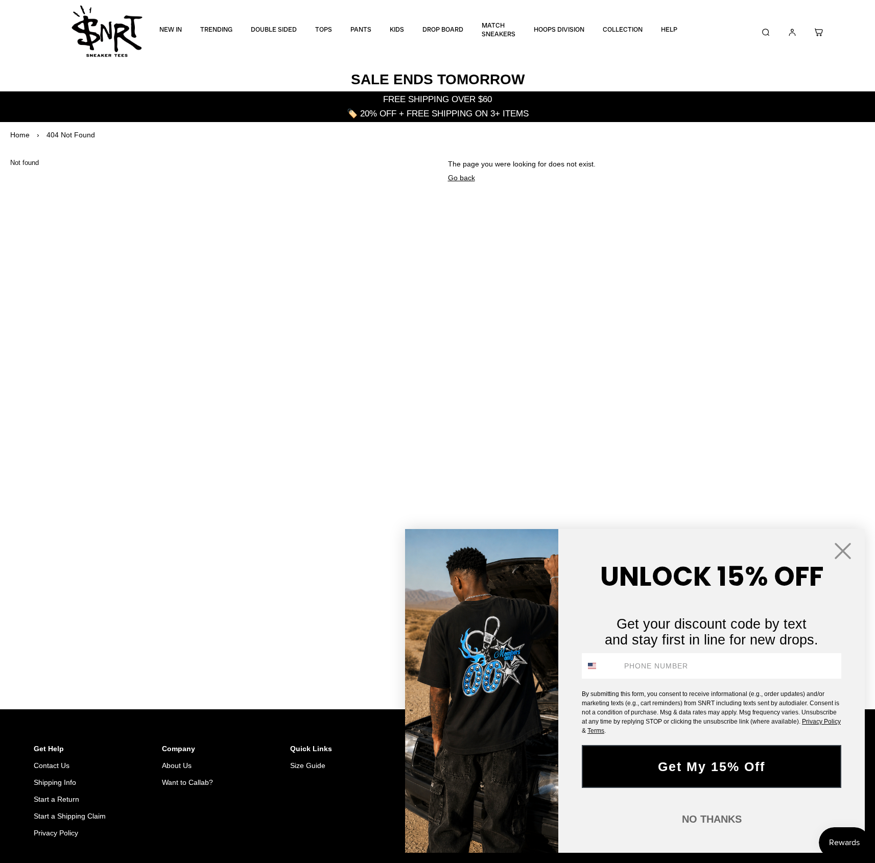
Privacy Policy (56, 833)
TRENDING (216, 30)
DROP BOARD (442, 30)
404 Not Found (70, 135)
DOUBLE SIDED (274, 30)
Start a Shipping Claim (70, 816)
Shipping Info (55, 782)
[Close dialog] (843, 551)
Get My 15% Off (711, 766)
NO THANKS (712, 819)
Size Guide (307, 765)
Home (20, 135)
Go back (461, 178)
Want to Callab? (187, 782)
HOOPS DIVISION (559, 30)
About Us (177, 765)
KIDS (397, 30)
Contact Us (51, 765)
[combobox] (600, 666)
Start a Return (56, 799)
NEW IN (170, 30)
